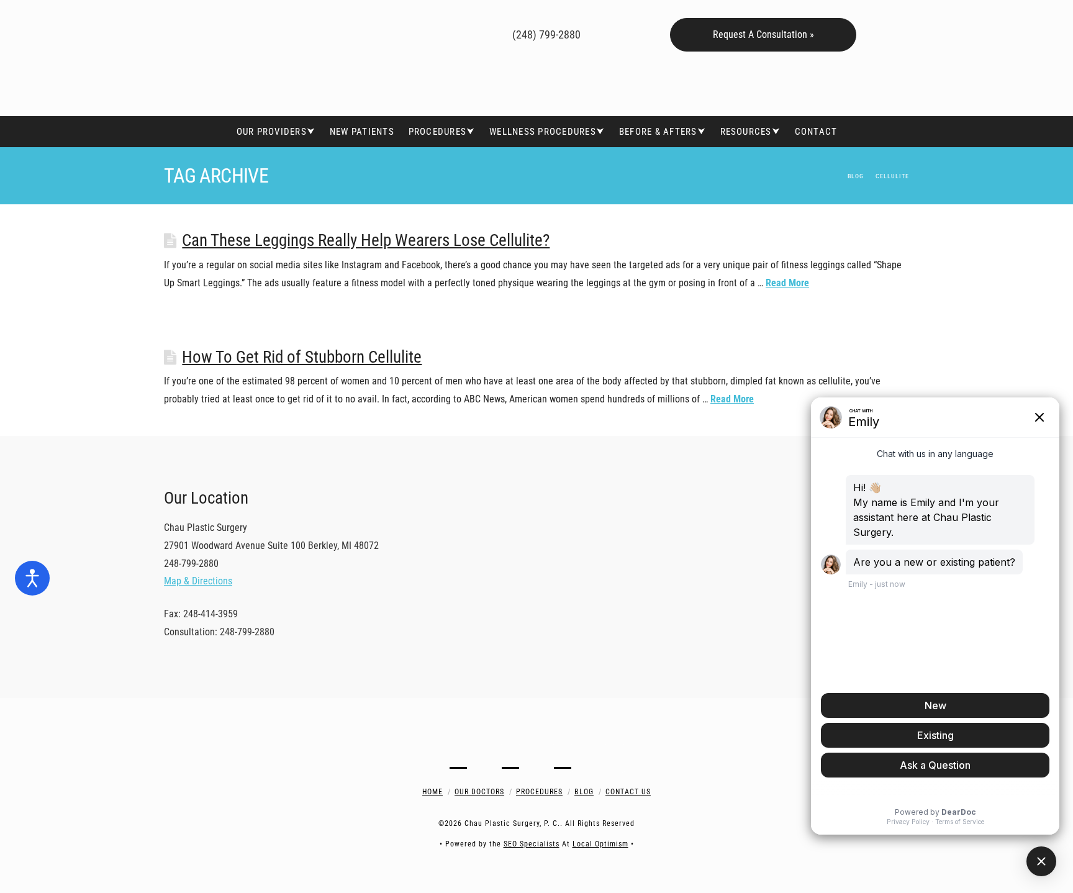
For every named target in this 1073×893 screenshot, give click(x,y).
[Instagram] (444, 33)
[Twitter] (408, 33)
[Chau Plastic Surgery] (257, 58)
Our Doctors (479, 791)
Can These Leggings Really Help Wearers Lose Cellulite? (366, 240)
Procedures (539, 791)
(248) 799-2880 (545, 34)
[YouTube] (426, 33)
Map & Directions (198, 581)
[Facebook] (390, 33)
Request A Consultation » (763, 34)
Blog (584, 791)
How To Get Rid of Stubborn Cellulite (302, 357)
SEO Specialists (531, 844)
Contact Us (628, 791)
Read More (787, 283)
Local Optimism (600, 844)
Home (432, 791)
